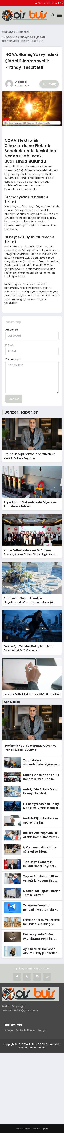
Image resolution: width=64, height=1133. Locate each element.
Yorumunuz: (13, 359)
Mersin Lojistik (40, 1128)
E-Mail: (9, 345)
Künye (9, 1030)
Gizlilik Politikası (25, 1030)
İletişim (42, 1030)
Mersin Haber (23, 1128)
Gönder (14, 399)
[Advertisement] (32, 1090)
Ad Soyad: (11, 330)
